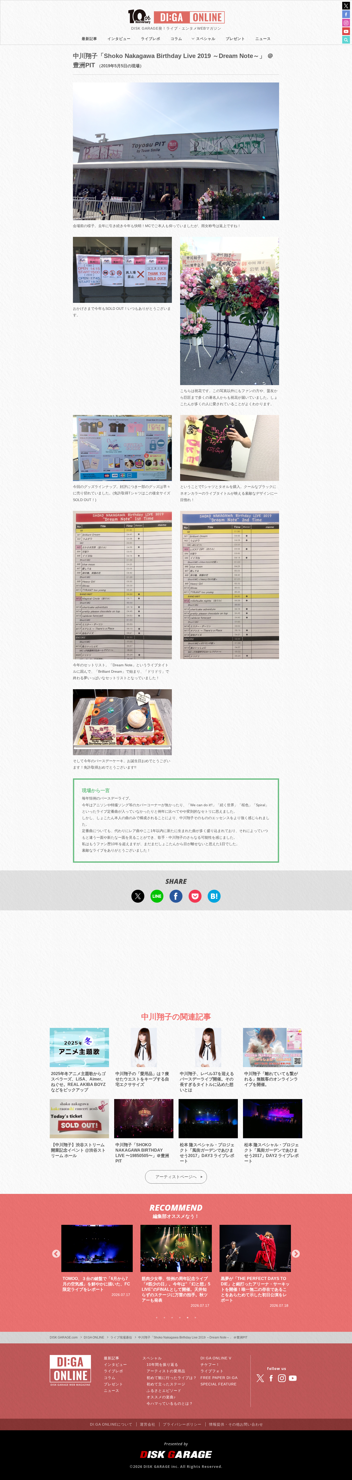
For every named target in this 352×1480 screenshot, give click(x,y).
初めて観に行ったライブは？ (172, 1378)
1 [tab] (156, 1317)
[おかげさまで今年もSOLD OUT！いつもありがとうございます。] (122, 299)
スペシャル (205, 39)
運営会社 (147, 1424)
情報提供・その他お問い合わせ (236, 1424)
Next (296, 1254)
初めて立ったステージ (166, 1384)
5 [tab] (187, 1317)
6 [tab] (195, 1317)
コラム (176, 39)
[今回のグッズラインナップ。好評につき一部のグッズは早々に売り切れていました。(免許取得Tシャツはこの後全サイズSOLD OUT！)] (122, 478)
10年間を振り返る (162, 1364)
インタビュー (119, 39)
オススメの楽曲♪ (161, 1397)
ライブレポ (150, 39)
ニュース (263, 39)
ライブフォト (212, 1371)
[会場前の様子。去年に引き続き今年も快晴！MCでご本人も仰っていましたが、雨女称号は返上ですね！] (176, 216)
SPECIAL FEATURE (218, 1384)
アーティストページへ (176, 1177)
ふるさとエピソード (164, 1390)
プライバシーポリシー (182, 1424)
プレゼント (235, 39)
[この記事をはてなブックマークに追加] (214, 899)
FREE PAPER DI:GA (219, 1378)
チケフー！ (210, 1364)
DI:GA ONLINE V (215, 1358)
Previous (56, 1254)
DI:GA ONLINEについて (111, 1424)
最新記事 (89, 39)
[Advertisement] (176, 957)
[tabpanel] (97, 1266)
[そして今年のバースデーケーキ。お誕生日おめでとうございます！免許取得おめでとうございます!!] (122, 752)
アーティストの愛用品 (166, 1371)
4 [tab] (179, 1317)
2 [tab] (164, 1317)
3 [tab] (172, 1317)
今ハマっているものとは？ (170, 1403)
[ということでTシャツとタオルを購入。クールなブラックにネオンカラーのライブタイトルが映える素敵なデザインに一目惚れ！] (229, 478)
